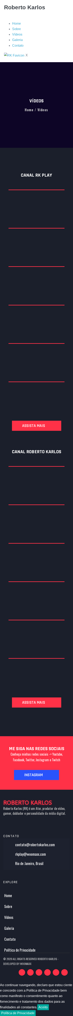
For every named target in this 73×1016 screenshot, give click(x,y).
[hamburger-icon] (6, 18)
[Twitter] (56, 972)
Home (16, 23)
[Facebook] (39, 972)
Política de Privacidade (17, 1013)
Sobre (16, 29)
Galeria (17, 40)
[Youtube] (22, 972)
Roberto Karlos (24, 7)
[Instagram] (47, 972)
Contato (18, 45)
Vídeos (17, 34)
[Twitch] (30, 972)
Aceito (43, 1007)
